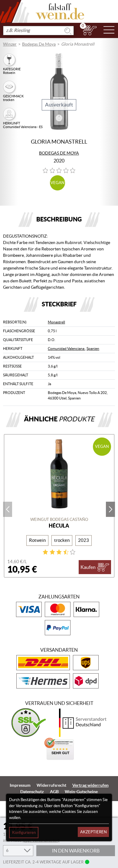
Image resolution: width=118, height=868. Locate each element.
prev (7, 509)
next (110, 509)
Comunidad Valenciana (66, 348)
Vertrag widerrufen (90, 785)
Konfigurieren (24, 832)
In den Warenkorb (76, 850)
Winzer (10, 44)
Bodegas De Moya (39, 44)
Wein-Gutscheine (81, 791)
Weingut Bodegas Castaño (59, 519)
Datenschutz (32, 791)
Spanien (93, 348)
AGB (54, 791)
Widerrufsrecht (51, 785)
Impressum (20, 785)
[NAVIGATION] (109, 30)
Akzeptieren (93, 832)
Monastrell (56, 322)
